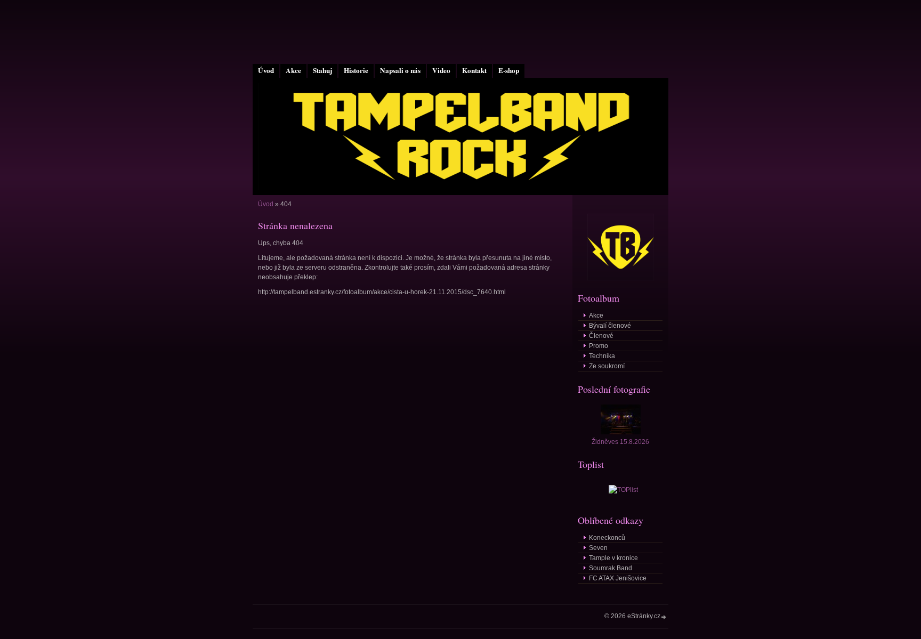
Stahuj (322, 70)
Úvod (266, 70)
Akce (293, 70)
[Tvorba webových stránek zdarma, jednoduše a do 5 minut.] (664, 616)
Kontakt (474, 70)
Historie (356, 70)
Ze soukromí (607, 366)
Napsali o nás (400, 70)
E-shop (508, 70)
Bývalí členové (610, 325)
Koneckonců (607, 537)
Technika (602, 356)
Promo (598, 346)
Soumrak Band (610, 568)
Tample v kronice (613, 558)
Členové (601, 335)
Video (441, 70)
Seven (598, 548)
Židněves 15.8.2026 (620, 442)
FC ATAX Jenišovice (618, 578)
